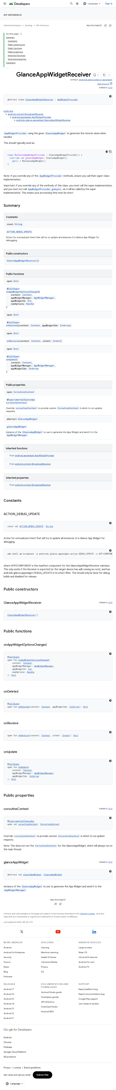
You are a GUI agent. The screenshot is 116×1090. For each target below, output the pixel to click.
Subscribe (42, 1074)
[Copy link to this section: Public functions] (35, 631)
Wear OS (83, 952)
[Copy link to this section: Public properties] (37, 796)
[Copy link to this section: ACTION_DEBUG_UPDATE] (43, 514)
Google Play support (88, 998)
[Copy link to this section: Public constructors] (41, 589)
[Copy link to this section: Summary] (23, 206)
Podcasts (8, 976)
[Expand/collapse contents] (21, 34)
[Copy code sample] (110, 151)
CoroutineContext (23, 392)
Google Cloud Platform (15, 1052)
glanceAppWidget (16, 426)
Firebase (8, 1047)
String (18, 224)
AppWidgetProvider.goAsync (44, 189)
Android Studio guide (51, 992)
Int (29, 300)
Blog (6, 971)
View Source (103, 84)
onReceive (13, 341)
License (17, 1067)
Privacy (44, 967)
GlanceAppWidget (55, 133)
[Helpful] (105, 25)
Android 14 (9, 1003)
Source (7, 962)
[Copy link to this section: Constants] (24, 501)
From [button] (32, 455)
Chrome (7, 1042)
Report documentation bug (92, 994)
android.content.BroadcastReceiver (26, 114)
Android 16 (9, 994)
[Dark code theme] (110, 96)
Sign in (108, 3)
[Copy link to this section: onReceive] (21, 723)
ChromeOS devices (88, 957)
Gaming (45, 947)
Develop (28, 25)
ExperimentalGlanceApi (21, 399)
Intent (57, 341)
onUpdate (11, 359)
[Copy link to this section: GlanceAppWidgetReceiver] (44, 603)
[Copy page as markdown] (104, 75)
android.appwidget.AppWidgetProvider (31, 117)
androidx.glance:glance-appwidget (95, 79)
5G (42, 971)
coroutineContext (16, 402)
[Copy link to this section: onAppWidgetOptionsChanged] (50, 645)
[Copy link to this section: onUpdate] (20, 752)
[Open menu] (5, 3)
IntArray (65, 325)
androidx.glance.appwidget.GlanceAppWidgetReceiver (43, 120)
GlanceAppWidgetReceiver (39, 99)
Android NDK (47, 1011)
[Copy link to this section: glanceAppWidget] (31, 862)
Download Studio (49, 1006)
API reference (13, 15)
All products (10, 1056)
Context (26, 294)
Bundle (30, 303)
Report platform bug (88, 989)
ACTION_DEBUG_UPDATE (19, 231)
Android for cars (86, 962)
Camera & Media (49, 962)
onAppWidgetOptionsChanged (22, 291)
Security (7, 957)
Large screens (85, 947)
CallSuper (14, 288)
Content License (87, 913)
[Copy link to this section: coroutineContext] (32, 809)
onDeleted (12, 325)
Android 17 (9, 989)
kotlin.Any (8, 111)
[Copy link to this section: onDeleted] (21, 692)
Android (7, 947)
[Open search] (71, 3)
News (6, 967)
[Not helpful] (110, 25)
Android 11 (9, 1018)
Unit (16, 281)
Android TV (84, 967)
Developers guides (50, 997)
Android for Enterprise (14, 952)
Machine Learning (49, 952)
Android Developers (12, 25)
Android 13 (9, 1008)
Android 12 (9, 1013)
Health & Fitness (48, 957)
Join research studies (89, 1003)
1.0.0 (110, 87)
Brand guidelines (32, 1067)
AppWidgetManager (44, 297)
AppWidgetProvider (67, 99)
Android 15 (9, 998)
